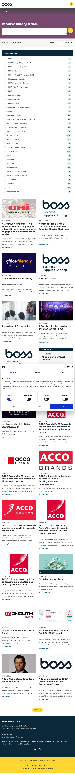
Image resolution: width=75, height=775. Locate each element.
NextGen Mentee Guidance (38, 171)
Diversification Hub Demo (38, 123)
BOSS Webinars (38, 103)
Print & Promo (38, 180)
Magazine (38, 163)
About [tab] (62, 372)
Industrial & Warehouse (38, 147)
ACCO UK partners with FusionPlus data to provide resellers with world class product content (53, 529)
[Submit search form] (70, 30)
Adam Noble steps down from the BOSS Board (18, 680)
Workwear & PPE (38, 192)
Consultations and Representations (38, 119)
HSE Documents (38, 139)
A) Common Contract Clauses (53, 358)
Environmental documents (38, 127)
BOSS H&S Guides (38, 71)
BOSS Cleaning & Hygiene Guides (38, 63)
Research (38, 183)
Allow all (61, 406)
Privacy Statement (61, 741)
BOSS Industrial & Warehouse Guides (38, 75)
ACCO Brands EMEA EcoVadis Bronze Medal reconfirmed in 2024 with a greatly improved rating (55, 428)
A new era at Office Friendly (17, 278)
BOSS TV (38, 91)
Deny (13, 406)
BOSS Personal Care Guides (38, 83)
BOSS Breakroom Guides (38, 59)
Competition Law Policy (23, 744)
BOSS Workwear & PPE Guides (38, 107)
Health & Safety (38, 143)
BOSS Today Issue (38, 99)
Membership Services (9, 741)
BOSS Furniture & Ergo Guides (38, 67)
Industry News (38, 151)
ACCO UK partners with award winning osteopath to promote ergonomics (19, 528)
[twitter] (40, 749)
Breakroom (38, 111)
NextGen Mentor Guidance (38, 175)
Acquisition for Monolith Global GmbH (19, 631)
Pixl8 (46, 765)
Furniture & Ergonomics (38, 131)
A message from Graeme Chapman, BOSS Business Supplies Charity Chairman (54, 226)
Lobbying (38, 159)
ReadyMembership (46, 768)
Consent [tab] (13, 372)
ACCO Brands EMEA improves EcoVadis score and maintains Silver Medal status (18, 479)
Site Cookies (7, 744)
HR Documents (38, 135)
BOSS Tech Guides (38, 95)
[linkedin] (35, 749)
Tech (38, 188)
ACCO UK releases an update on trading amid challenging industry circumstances (18, 582)
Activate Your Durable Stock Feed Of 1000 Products (54, 631)
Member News (38, 167)
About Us (33, 741)
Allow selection (37, 406)
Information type (10, 53)
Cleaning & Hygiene (38, 115)
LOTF (38, 155)
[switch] (28, 399)
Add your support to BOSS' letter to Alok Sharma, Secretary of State (53, 682)
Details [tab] (37, 372)
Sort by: (52, 42)
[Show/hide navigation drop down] (71, 4)
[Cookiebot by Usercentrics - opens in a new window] (65, 366)
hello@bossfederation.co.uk (12, 737)
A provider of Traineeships (16, 326)
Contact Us (23, 741)
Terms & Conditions (45, 741)
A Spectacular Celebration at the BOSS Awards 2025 (55, 327)
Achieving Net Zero (52, 579)
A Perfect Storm (47, 278)
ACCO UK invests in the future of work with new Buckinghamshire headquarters (55, 480)
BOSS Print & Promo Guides (38, 87)
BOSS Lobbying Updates (38, 79)
